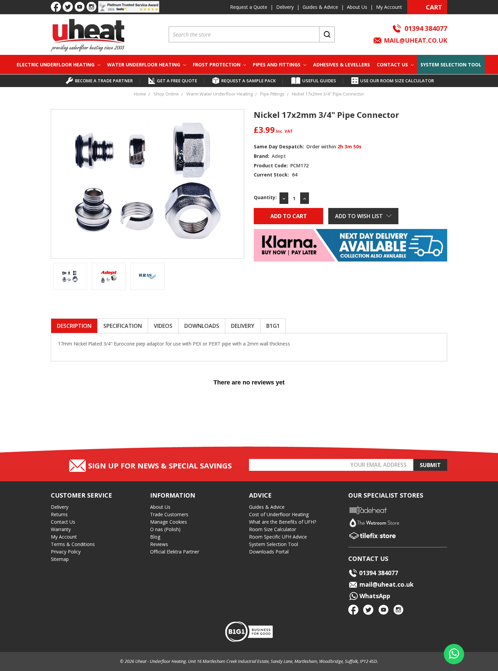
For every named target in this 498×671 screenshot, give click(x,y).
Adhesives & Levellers (341, 64)
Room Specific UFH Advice (278, 536)
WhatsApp (374, 596)
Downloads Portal (269, 551)
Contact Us (393, 64)
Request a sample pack (248, 81)
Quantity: (265, 197)
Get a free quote (177, 81)
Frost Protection (217, 64)
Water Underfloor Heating (144, 64)
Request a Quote (248, 7)
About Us (357, 7)
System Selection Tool (450, 64)
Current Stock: (275, 174)
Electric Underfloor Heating (56, 64)
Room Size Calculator (272, 529)
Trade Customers (169, 514)
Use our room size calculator (397, 81)
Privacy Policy (66, 551)
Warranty (61, 529)
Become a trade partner (104, 81)
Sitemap (60, 559)
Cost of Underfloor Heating (279, 514)
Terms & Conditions (73, 544)
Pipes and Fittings (277, 64)
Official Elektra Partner (174, 551)
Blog (155, 536)
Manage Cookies (168, 522)
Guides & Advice (320, 7)
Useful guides (319, 81)
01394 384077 (425, 28)
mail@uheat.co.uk (414, 40)
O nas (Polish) (165, 529)
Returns (59, 514)
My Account (389, 7)
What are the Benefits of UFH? (282, 522)
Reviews (159, 544)
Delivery (285, 7)
